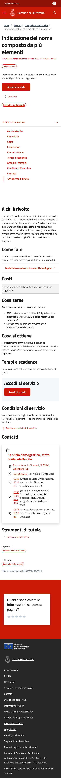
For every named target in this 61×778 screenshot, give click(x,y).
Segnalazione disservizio (16, 741)
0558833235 (16, 482)
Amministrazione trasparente (19, 688)
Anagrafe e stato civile (36, 25)
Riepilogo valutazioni (14, 735)
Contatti (8, 694)
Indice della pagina (13, 122)
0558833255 (20, 473)
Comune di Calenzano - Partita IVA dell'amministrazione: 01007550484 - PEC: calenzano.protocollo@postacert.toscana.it (25, 757)
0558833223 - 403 (16, 497)
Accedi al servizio (16, 87)
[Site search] (55, 13)
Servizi (17, 25)
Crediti (7, 676)
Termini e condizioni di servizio (21, 428)
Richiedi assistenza (13, 723)
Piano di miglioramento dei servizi (21, 747)
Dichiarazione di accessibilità (18, 711)
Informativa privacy (14, 705)
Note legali (9, 682)
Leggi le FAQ (10, 729)
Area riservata (11, 670)
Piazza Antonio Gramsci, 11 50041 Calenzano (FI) (31, 467)
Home (6, 25)
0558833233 (16, 513)
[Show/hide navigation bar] (4, 13)
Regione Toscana (11, 3)
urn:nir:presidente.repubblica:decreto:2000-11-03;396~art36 (29, 58)
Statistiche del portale (15, 700)
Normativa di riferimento (14, 104)
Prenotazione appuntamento (18, 717)
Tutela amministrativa (18, 537)
